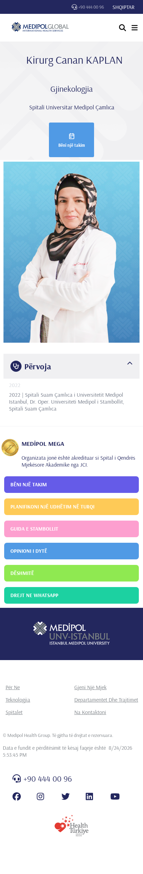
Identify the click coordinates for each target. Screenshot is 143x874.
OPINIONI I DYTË (28, 551)
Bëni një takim (71, 145)
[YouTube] (115, 796)
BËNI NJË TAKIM (28, 484)
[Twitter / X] (65, 796)
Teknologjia (18, 699)
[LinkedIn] (89, 796)
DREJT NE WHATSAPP (34, 595)
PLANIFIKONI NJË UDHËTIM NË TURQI (52, 506)
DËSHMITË (22, 573)
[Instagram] (40, 796)
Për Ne (13, 687)
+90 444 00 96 (91, 7)
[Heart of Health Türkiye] (71, 825)
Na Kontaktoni (90, 712)
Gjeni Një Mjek (90, 687)
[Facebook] (16, 796)
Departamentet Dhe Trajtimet (106, 699)
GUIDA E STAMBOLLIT (34, 528)
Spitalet (14, 712)
